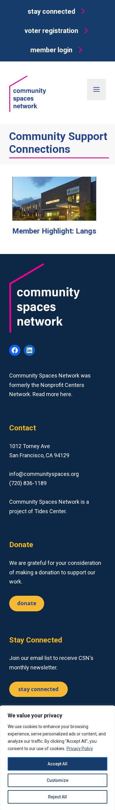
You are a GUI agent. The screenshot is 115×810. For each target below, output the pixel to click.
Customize (57, 780)
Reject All (57, 796)
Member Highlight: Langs (54, 231)
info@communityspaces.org (44, 474)
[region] (57, 757)
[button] (57, 11)
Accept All (57, 763)
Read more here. (52, 394)
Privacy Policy (80, 748)
